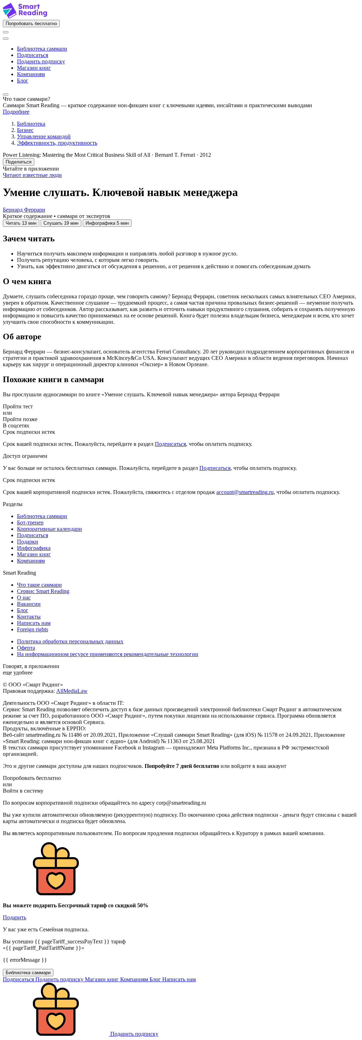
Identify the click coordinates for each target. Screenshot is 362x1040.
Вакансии (29, 604)
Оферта (26, 648)
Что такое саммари (39, 585)
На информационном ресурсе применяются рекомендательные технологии (107, 654)
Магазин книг (34, 68)
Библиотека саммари (42, 49)
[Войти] (5, 32)
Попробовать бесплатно (31, 23)
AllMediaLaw (72, 691)
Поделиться (18, 162)
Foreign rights (32, 629)
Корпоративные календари (49, 529)
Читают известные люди (32, 175)
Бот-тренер (30, 522)
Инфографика (34, 548)
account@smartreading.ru (245, 492)
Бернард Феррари (24, 210)
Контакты (29, 617)
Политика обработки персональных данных (70, 641)
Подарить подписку (41, 61)
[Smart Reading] (25, 16)
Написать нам (34, 623)
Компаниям (31, 74)
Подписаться (32, 55)
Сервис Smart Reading (43, 591)
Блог (22, 80)
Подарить (14, 917)
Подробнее (16, 112)
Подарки (27, 542)
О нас (24, 597)
